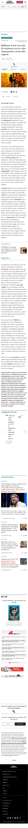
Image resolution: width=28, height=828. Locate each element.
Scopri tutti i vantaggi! (7, 406)
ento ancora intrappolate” (10, 567)
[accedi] (25, 2)
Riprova (14, 760)
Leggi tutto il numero (14, 624)
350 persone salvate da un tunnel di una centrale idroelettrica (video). (9, 562)
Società (4, 34)
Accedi (8, 724)
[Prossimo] (25, 432)
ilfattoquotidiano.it (6, 376)
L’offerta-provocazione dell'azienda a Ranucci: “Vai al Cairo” (13, 490)
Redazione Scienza (6, 552)
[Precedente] (3, 432)
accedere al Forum (15, 402)
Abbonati (19, 2)
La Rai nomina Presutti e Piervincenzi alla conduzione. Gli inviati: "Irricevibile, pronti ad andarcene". (13, 486)
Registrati (20, 724)
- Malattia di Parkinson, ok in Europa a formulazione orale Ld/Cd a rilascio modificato (13, 652)
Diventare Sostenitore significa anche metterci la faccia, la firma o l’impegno (13, 389)
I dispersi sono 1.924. (8, 559)
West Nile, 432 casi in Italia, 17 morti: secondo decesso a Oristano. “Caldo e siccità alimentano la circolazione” (9, 546)
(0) (26, 569)
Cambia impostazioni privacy (10, 777)
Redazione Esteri (6, 535)
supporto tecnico (8, 755)
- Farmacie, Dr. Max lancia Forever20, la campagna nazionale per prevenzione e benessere (13, 641)
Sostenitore (8, 58)
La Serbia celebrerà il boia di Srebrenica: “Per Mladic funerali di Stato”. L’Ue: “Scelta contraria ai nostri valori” (9, 528)
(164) (26, 535)
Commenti (5, 91)
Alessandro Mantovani (8, 518)
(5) (26, 552)
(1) (10, 443)
